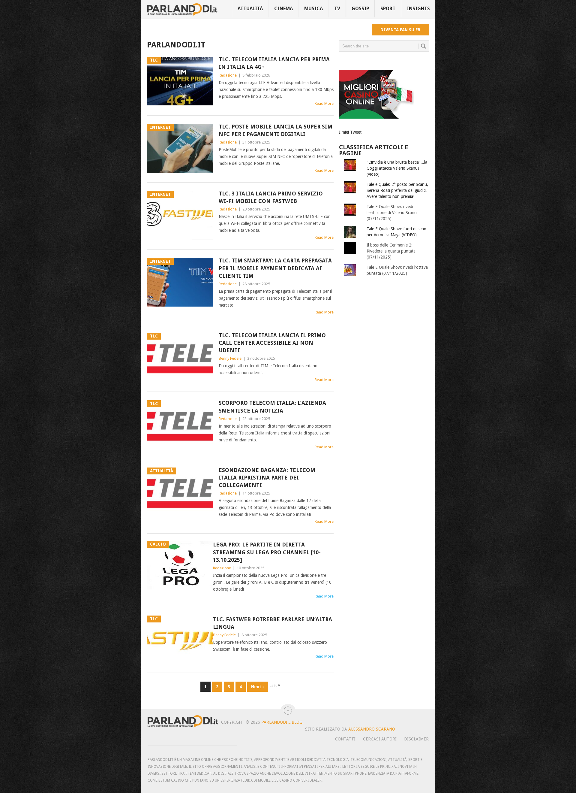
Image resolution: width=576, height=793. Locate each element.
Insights (418, 8)
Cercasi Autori (380, 739)
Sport (387, 8)
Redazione (228, 75)
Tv (337, 8)
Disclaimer (416, 739)
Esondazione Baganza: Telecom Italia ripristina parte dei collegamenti (267, 477)
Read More (324, 103)
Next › (257, 686)
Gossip (360, 8)
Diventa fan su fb (400, 29)
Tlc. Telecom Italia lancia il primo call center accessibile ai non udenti (272, 342)
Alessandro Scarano (371, 729)
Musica (313, 8)
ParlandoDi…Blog (281, 722)
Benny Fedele (230, 358)
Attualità (250, 8)
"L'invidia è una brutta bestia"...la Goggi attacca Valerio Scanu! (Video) (397, 168)
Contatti (345, 739)
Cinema (283, 8)
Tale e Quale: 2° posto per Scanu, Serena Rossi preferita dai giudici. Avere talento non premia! (397, 190)
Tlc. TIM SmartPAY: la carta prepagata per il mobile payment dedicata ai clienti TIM (275, 268)
